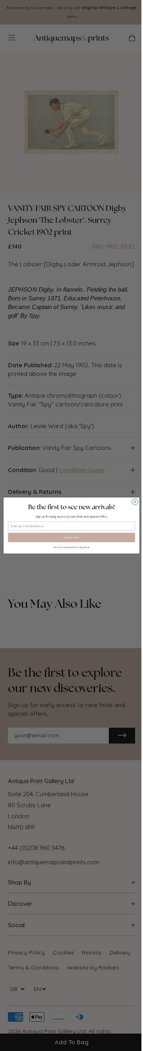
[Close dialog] (135, 502)
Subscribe (71, 537)
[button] (71, 507)
